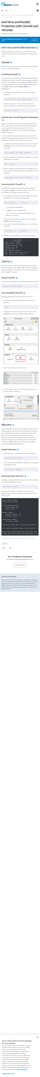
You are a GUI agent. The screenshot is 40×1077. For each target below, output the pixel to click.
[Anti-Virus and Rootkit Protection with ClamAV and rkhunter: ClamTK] (11, 261)
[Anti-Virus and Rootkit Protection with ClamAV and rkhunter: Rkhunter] (12, 424)
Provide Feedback (20, 565)
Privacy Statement (22, 1069)
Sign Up (34, 40)
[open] (2, 10)
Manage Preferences (8, 1073)
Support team (23, 587)
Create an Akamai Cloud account (11, 39)
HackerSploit (24, 34)
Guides (13, 15)
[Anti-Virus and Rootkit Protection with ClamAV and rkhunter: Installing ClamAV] (19, 74)
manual (18, 221)
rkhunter (4, 429)
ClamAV (3, 66)
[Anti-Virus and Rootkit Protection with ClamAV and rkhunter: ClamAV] (11, 62)
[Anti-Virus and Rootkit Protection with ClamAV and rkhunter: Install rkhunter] (17, 449)
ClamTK (3, 265)
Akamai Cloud (5, 15)
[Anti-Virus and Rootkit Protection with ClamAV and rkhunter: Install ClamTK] (16, 277)
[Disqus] (20, 621)
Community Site (6, 589)
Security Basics (8, 17)
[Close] (37, 1037)
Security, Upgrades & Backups (25, 15)
